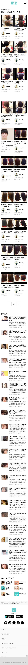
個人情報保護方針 (6, 634)
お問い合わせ (5, 629)
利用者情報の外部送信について (9, 648)
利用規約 (4, 638)
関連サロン (4, 652)
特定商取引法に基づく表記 (8, 643)
